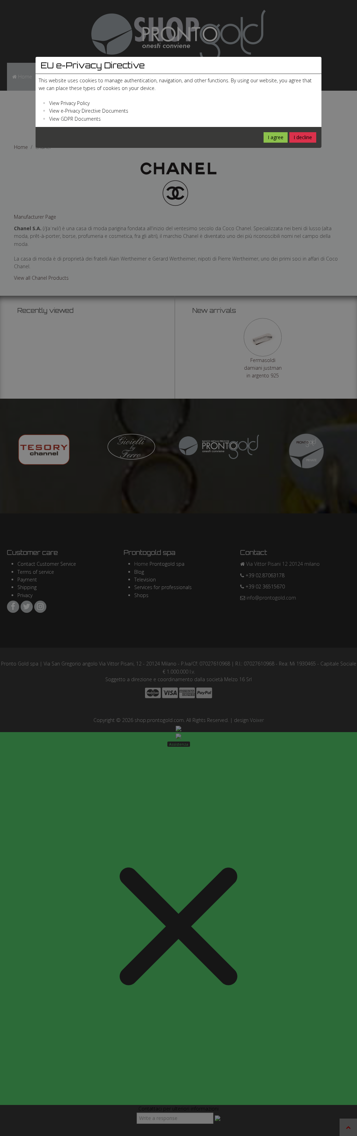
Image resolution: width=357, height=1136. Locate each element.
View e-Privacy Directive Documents (88, 110)
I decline (303, 137)
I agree (275, 137)
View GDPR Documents (75, 118)
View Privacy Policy (69, 103)
